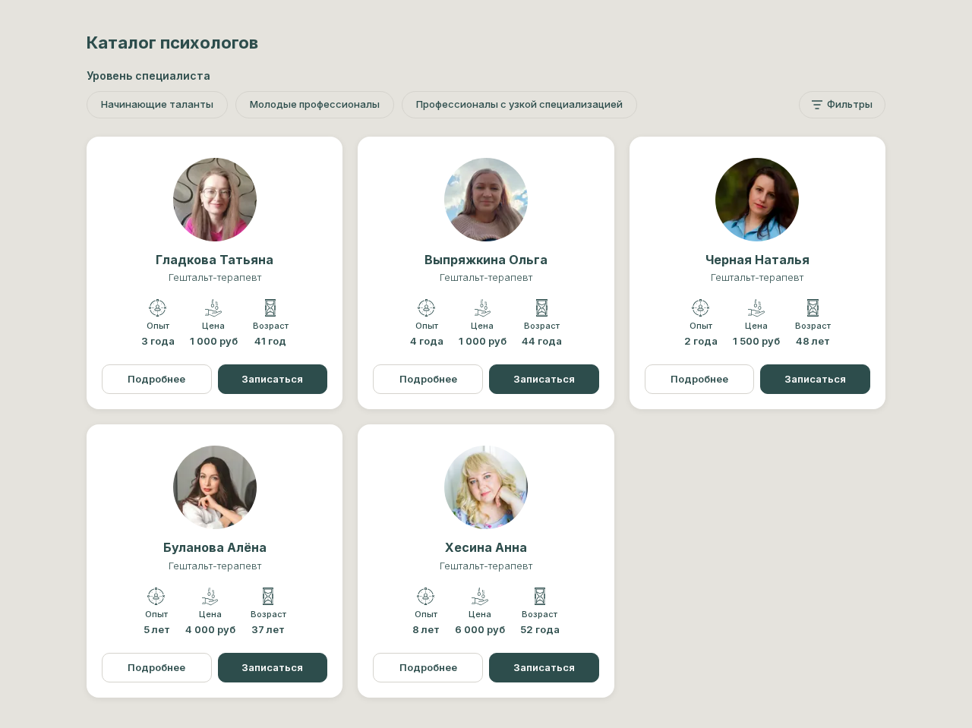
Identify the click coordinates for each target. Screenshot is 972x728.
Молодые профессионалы (315, 104)
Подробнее (156, 379)
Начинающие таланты (157, 104)
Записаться (272, 379)
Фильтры (850, 104)
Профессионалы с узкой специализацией (519, 104)
